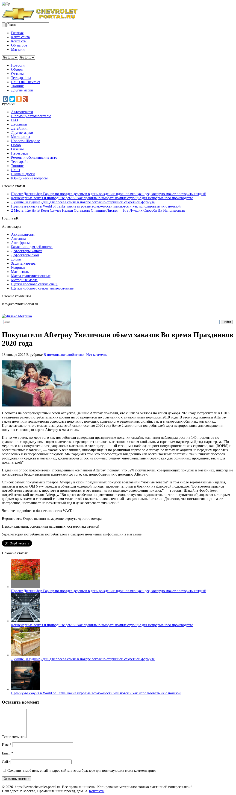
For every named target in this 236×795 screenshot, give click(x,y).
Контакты (19, 41)
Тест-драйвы (21, 78)
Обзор (16, 145)
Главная (17, 33)
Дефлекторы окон (25, 255)
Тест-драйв (19, 162)
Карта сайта (20, 37)
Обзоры (17, 69)
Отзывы (17, 74)
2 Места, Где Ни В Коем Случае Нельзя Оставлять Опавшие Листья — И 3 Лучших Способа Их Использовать (98, 210)
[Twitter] (12, 99)
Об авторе (19, 45)
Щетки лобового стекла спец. (34, 284)
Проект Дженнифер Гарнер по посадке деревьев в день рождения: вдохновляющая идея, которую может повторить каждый (108, 194)
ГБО (14, 120)
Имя (6, 745)
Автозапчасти (22, 112)
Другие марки (22, 90)
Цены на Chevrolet (25, 82)
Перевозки (19, 153)
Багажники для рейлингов (32, 247)
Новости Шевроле (25, 141)
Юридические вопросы (29, 178)
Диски (16, 259)
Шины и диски (23, 174)
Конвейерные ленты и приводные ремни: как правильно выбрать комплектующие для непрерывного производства (102, 198)
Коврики (18, 267)
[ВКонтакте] (5, 99)
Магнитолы (20, 272)
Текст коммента (14, 737)
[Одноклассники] (19, 99)
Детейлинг (19, 128)
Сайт (6, 762)
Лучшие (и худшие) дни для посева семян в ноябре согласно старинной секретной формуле (83, 202)
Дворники (19, 124)
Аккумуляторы (23, 234)
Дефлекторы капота (26, 251)
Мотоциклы (20, 137)
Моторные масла (24, 280)
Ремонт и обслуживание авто (34, 157)
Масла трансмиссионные (30, 276)
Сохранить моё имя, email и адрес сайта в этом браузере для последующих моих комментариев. (82, 770)
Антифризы (20, 243)
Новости (18, 65)
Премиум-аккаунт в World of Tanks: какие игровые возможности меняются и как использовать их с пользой (96, 206)
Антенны (18, 238)
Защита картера (23, 263)
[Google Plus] (25, 99)
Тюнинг (17, 86)
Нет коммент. (96, 355)
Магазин (18, 49)
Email (7, 753)
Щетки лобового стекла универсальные (42, 288)
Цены (15, 170)
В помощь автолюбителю (31, 116)
